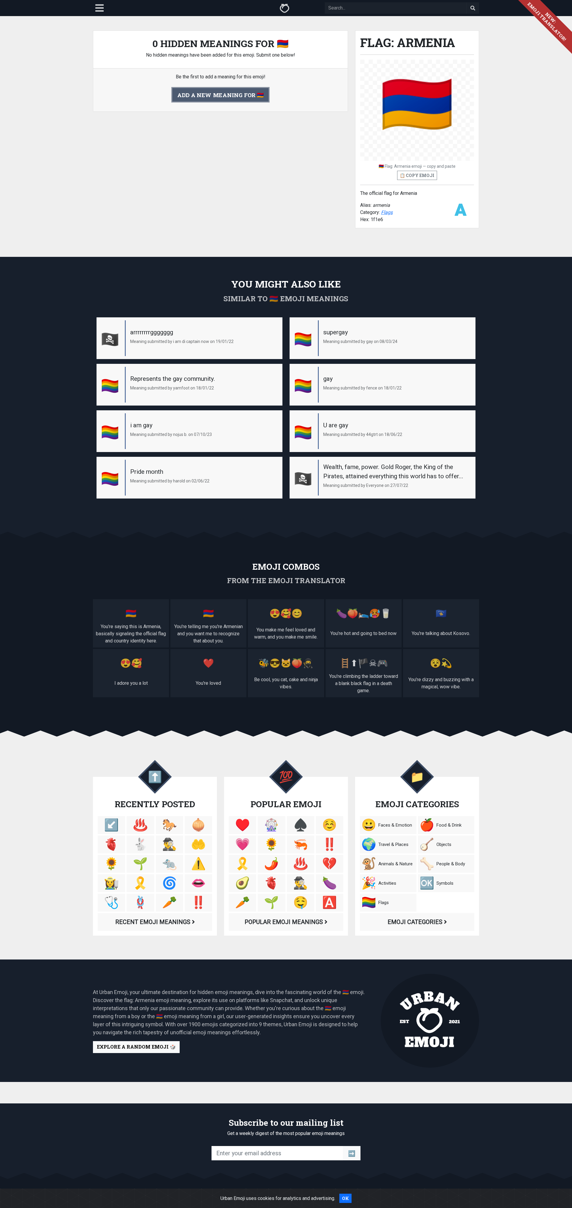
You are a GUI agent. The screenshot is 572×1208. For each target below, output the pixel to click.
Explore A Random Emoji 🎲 (136, 1047)
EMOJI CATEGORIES (416, 922)
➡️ (351, 1153)
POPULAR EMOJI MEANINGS (284, 922)
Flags (387, 212)
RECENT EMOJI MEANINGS (153, 922)
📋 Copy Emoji (417, 175)
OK (345, 1198)
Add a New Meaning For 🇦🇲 (220, 94)
